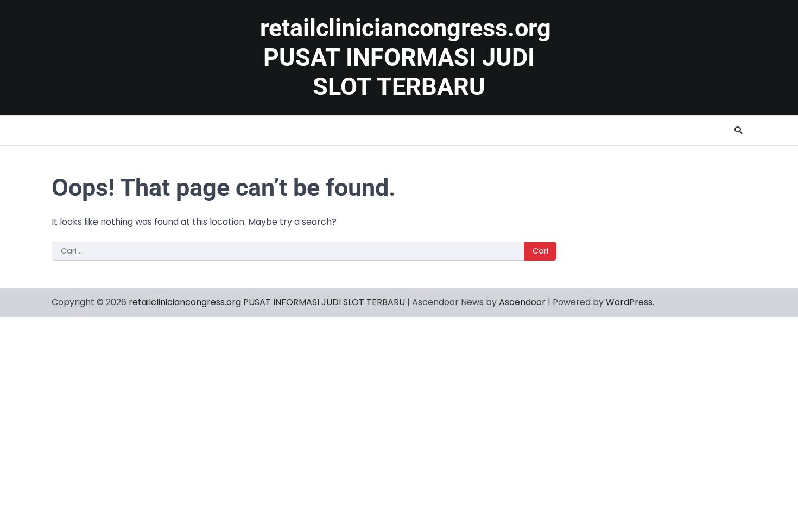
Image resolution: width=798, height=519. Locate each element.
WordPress (629, 302)
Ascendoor (522, 302)
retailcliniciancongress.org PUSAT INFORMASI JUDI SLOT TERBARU (405, 57)
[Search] (738, 130)
